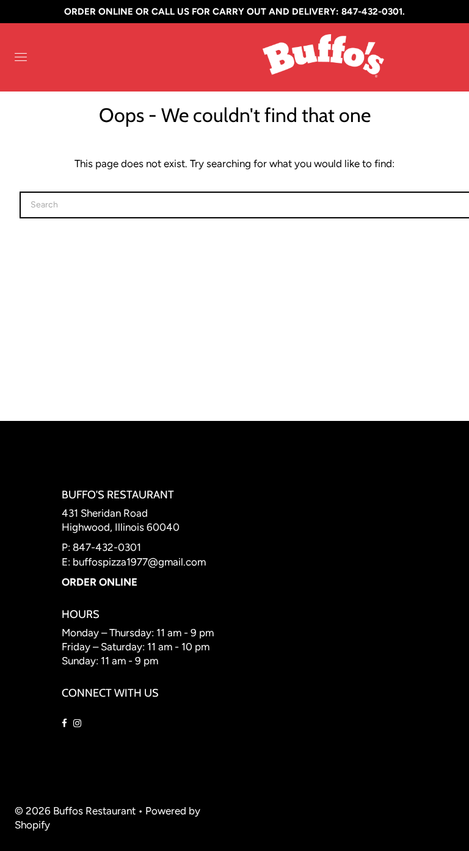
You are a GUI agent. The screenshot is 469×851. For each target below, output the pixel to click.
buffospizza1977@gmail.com (139, 562)
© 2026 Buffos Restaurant (75, 811)
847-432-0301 (107, 547)
